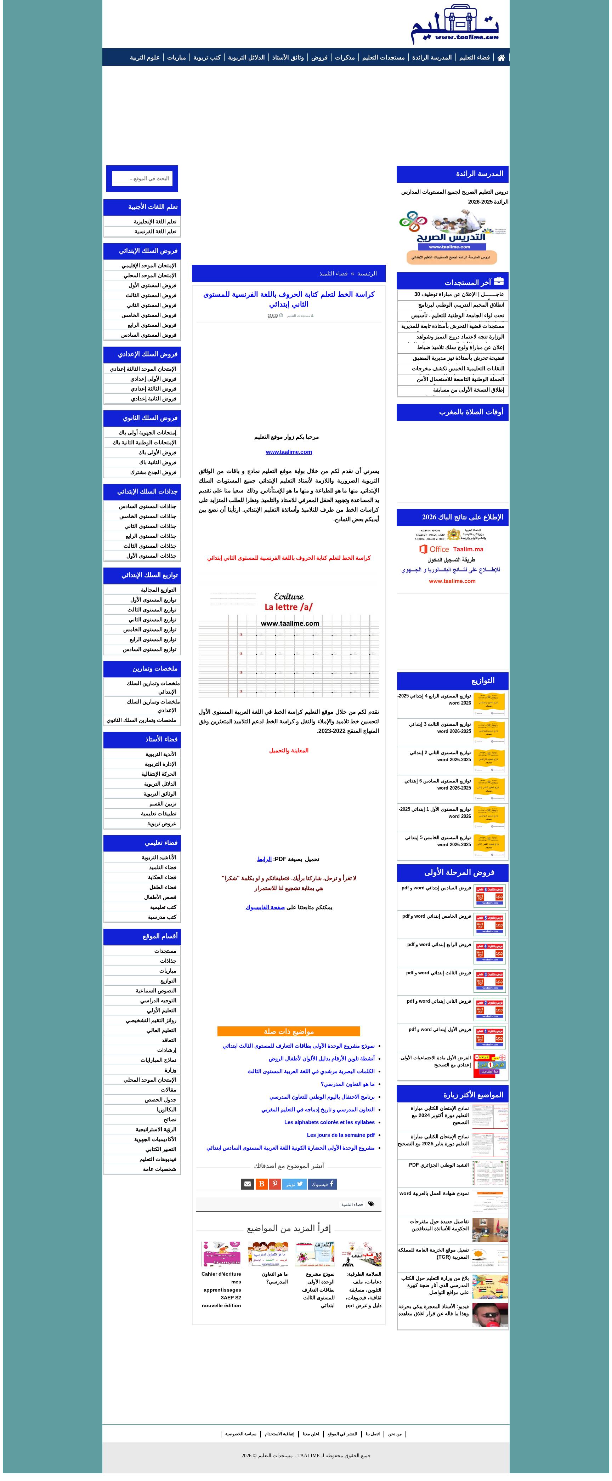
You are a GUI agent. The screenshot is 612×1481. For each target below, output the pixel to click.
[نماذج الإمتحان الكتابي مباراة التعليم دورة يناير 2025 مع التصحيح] (490, 1145)
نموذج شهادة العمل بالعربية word (434, 1193)
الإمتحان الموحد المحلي (150, 275)
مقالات (168, 1090)
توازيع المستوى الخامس (149, 629)
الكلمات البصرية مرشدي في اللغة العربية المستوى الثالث (311, 1071)
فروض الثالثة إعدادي (153, 389)
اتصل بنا (373, 1433)
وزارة (170, 1070)
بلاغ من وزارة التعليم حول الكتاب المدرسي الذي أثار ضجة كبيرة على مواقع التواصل (435, 1285)
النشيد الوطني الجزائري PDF (439, 1165)
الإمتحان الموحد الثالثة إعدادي (143, 369)
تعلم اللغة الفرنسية (155, 231)
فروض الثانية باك (157, 462)
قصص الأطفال (160, 897)
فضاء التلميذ (352, 1204)
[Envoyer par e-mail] (247, 1184)
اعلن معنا (311, 1433)
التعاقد (169, 1040)
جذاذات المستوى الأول (151, 556)
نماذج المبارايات (158, 1060)
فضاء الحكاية (162, 877)
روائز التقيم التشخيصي (151, 1020)
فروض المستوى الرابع (152, 325)
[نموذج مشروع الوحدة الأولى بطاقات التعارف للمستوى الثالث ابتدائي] (315, 1254)
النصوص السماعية (156, 990)
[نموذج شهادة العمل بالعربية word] (490, 1202)
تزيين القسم (162, 804)
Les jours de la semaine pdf (341, 1135)
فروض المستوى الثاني (151, 305)
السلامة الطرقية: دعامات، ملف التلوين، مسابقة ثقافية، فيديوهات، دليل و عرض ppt (363, 1290)
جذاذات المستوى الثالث (150, 546)
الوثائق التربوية (159, 794)
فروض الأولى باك (157, 452)
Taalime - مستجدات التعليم (289, 1455)
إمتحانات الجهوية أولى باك (147, 432)
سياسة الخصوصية (240, 1433)
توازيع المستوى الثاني (152, 619)
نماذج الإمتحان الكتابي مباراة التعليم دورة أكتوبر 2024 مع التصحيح (440, 1115)
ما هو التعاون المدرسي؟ (348, 1084)
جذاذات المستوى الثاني (150, 526)
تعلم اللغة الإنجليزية (155, 221)
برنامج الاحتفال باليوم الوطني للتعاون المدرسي (322, 1097)
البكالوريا (166, 1109)
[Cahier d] (221, 1254)
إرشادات (166, 1050)
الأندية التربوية (161, 754)
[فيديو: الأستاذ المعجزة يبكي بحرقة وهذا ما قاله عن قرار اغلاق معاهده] (490, 1315)
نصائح (170, 1119)
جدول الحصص (160, 1099)
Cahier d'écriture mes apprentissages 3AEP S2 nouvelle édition (221, 1290)
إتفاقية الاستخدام (279, 1433)
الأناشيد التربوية (159, 857)
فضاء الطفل (162, 887)
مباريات (167, 971)
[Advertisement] (235, 20)
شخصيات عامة (159, 1169)
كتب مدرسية (162, 917)
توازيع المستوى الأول (153, 600)
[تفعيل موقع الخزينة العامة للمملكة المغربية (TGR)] (490, 1258)
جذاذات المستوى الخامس (147, 516)
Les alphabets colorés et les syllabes (329, 1122)
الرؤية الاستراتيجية (156, 1129)
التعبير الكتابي (161, 1149)
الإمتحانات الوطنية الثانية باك (144, 442)
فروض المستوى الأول (152, 285)
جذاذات (168, 961)
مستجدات (165, 951)
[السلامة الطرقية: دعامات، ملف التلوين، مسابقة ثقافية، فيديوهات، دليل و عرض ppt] (361, 1254)
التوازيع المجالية (158, 590)
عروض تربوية (161, 823)
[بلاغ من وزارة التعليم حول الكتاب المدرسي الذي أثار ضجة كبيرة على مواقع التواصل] (490, 1287)
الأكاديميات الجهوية (155, 1139)
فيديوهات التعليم (158, 1159)
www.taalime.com (289, 452)
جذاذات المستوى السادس (147, 506)
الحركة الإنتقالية (158, 774)
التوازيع (168, 981)
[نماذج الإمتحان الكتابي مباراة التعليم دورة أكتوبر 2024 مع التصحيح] (490, 1117)
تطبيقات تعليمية (158, 813)
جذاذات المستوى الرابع (151, 536)
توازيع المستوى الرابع (153, 639)
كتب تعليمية (163, 907)
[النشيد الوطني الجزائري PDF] (490, 1173)
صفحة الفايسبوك (265, 907)
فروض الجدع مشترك (153, 472)
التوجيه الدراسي (158, 1000)
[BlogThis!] (262, 1184)
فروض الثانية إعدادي (153, 398)
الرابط (264, 859)
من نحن (395, 1433)
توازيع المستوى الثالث (152, 609)
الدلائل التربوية (160, 784)
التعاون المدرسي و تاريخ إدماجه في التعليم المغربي (318, 1109)
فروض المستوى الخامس (148, 315)
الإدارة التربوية (160, 764)
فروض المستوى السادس (148, 335)
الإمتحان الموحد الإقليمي (148, 265)
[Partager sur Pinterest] (275, 1184)
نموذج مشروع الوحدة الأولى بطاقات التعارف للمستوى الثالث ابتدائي (299, 1046)
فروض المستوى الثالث (151, 295)
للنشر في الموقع (342, 1433)
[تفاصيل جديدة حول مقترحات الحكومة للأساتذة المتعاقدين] (490, 1230)
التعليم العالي (161, 1030)
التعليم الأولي (161, 1010)
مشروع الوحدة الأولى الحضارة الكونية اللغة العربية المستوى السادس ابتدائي (290, 1148)
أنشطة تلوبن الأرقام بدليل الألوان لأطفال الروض (322, 1058)
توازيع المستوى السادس (149, 649)
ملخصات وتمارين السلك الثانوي (141, 720)
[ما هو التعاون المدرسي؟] (268, 1254)
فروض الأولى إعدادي (153, 379)
